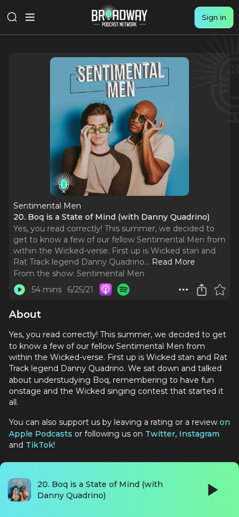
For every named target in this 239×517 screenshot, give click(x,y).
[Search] (12, 17)
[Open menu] (30, 17)
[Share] (202, 289)
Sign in (214, 17)
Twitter (160, 434)
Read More (173, 262)
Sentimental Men (111, 273)
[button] (183, 289)
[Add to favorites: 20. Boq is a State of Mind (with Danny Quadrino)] (219, 289)
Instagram (199, 434)
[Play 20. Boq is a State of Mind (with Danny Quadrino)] (19, 289)
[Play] (211, 489)
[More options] (183, 289)
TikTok (39, 445)
